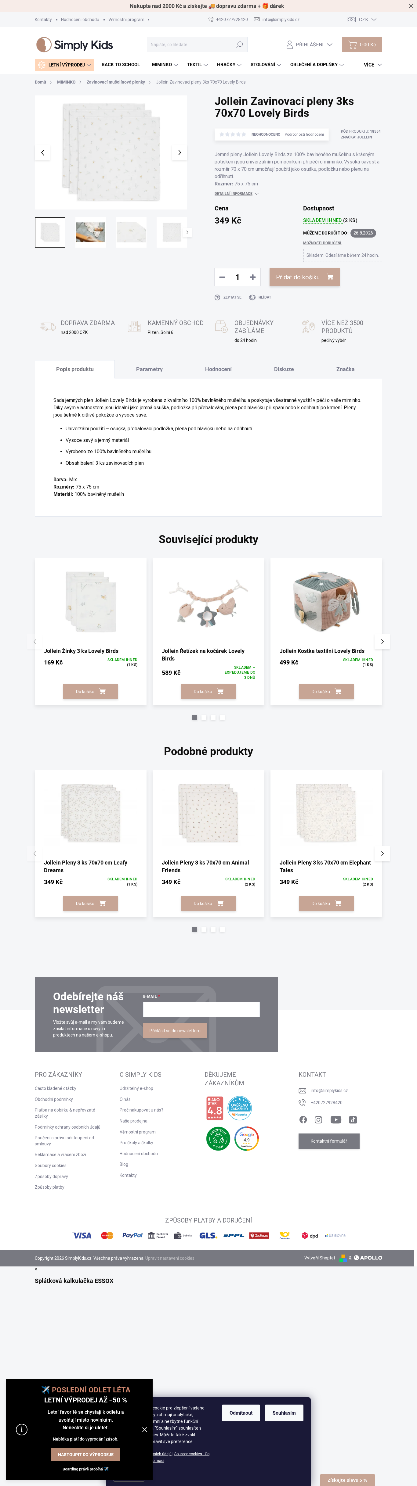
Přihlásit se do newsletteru (175, 1030)
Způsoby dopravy (51, 1176)
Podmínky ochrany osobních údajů (67, 1127)
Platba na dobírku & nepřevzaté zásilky (65, 1113)
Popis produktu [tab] (75, 369)
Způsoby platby (49, 1187)
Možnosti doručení (322, 243)
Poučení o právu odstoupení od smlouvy (64, 1140)
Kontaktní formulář (329, 1141)
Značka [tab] (345, 369)
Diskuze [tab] (284, 369)
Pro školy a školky (136, 1142)
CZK (363, 20)
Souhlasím (284, 1413)
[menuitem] (64, 65)
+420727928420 (327, 1102)
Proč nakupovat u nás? (141, 1110)
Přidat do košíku (298, 277)
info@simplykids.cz (329, 1090)
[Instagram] (318, 1118)
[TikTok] (352, 1118)
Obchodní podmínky (54, 1099)
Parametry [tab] (149, 369)
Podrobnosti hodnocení (304, 134)
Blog (124, 1164)
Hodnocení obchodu (80, 19)
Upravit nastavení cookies (169, 1258)
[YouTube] (336, 1118)
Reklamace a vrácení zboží (60, 1154)
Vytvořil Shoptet (319, 1257)
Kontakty (43, 19)
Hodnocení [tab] (218, 369)
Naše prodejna (133, 1121)
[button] (194, 717)
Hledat (240, 44)
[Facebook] (303, 1118)
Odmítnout (241, 1413)
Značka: (356, 137)
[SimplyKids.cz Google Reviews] (246, 1138)
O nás (125, 1099)
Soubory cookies (51, 1165)
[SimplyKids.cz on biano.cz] (214, 1108)
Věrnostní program (126, 19)
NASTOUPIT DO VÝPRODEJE (86, 1454)
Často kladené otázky (55, 1088)
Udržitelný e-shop (136, 1088)
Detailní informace (233, 194)
